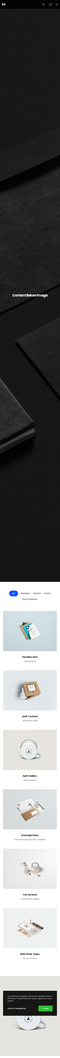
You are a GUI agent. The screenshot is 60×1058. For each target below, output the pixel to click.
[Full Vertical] (30, 869)
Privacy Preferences (16, 1008)
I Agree (45, 1008)
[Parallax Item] (30, 631)
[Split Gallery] (30, 750)
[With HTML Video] (30, 928)
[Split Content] (30, 690)
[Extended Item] (30, 809)
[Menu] (55, 4)
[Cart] (49, 4)
